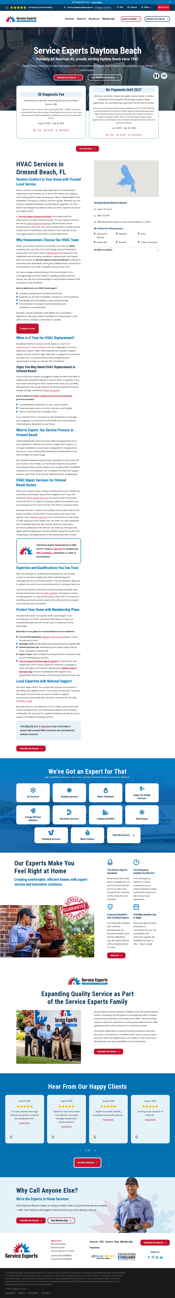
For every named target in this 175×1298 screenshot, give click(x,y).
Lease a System (129, 19)
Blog (116, 1241)
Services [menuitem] (69, 18)
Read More (25, 1123)
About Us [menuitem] (81, 18)
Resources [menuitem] (94, 18)
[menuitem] (10, 1293)
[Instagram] (153, 1257)
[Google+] (161, 1257)
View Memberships (59, 1220)
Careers (133, 7)
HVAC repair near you (37, 498)
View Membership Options (103, 77)
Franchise (94, 1247)
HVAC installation (44, 553)
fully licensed (52, 253)
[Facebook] (149, 1257)
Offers (146, 7)
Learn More (97, 2)
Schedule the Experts (155, 19)
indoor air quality (51, 390)
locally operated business (38, 223)
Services (94, 1241)
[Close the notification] (170, 2)
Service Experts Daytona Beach (80, 7)
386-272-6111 (163, 7)
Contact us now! (27, 328)
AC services (40, 517)
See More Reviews (86, 1162)
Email (50, 130)
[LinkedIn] (157, 1257)
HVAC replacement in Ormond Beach (53, 396)
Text (39, 130)
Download (64, 130)
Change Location (102, 7)
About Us (115, 955)
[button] (164, 76)
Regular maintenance (53, 637)
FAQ (121, 7)
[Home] (21, 19)
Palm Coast (26, 701)
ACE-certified (50, 593)
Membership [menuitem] (108, 18)
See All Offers (85, 148)
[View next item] (95, 1150)
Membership (126, 1241)
